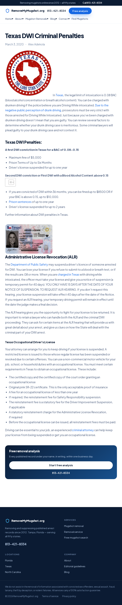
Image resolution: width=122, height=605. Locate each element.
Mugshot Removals (36, 18)
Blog (53, 18)
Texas (59, 95)
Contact (63, 18)
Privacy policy (69, 596)
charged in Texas (68, 274)
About (18, 18)
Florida (9, 560)
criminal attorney (83, 430)
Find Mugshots (79, 18)
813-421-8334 (56, 10)
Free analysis (80, 10)
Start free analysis (61, 465)
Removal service (73, 531)
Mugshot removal (74, 525)
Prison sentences (20, 202)
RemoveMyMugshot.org (27, 10)
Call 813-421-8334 (92, 3)
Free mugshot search (76, 537)
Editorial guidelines (74, 566)
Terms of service (50, 596)
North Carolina (13, 571)
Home (8, 18)
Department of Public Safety (29, 264)
